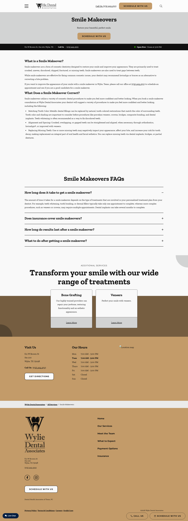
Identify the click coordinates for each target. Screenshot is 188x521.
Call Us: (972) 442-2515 (106, 6)
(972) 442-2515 (72, 47)
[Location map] (141, 368)
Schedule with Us (136, 6)
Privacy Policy (31, 510)
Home (100, 418)
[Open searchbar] (161, 6)
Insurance (103, 456)
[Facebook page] (27, 477)
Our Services (104, 426)
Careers (59, 510)
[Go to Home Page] (46, 6)
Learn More (71, 322)
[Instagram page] (36, 477)
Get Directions (39, 376)
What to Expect (106, 441)
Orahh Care (68, 510)
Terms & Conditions (46, 510)
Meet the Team (106, 433)
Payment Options (107, 448)
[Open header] (27, 6)
